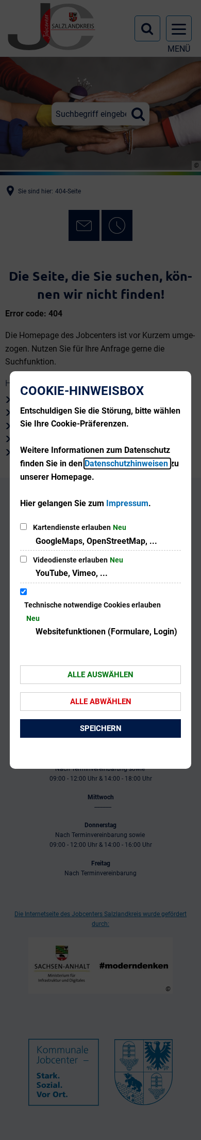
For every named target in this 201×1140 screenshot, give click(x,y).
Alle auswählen (100, 674)
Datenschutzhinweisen (127, 463)
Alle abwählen (100, 701)
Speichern (101, 728)
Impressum (127, 503)
